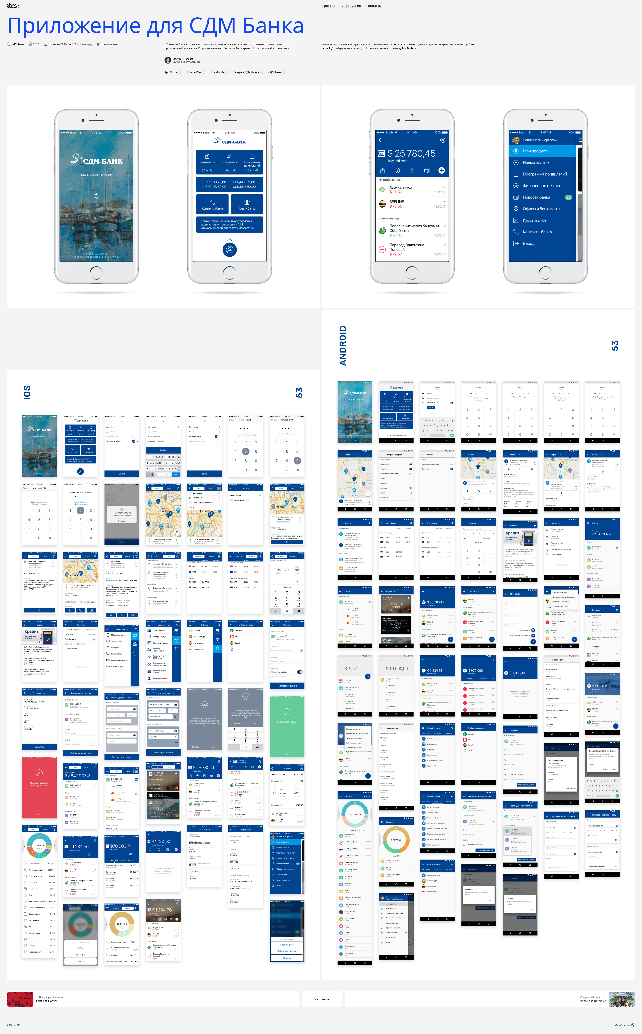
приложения (109, 44)
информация (351, 6)
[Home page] (13, 6)
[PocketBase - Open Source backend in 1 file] (633, 1025)
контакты (374, 6)
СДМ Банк (275, 72)
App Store (171, 72)
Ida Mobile (218, 72)
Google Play (194, 72)
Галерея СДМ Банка (247, 72)
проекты (328, 6)
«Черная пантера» (347, 48)
